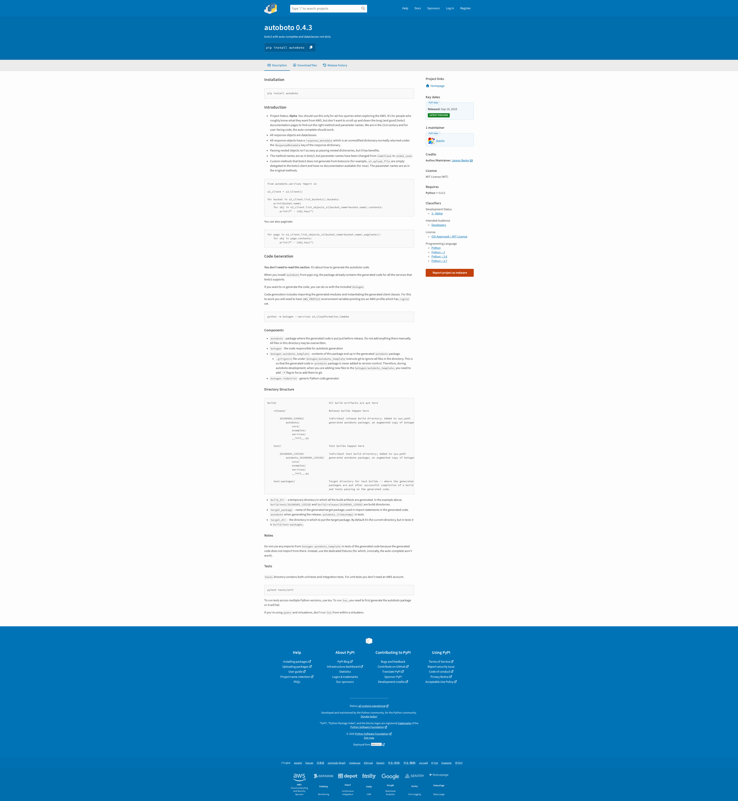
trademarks (404, 723)
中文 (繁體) (410, 763)
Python (436, 248)
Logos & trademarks (345, 677)
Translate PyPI (391, 672)
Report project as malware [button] (450, 273)
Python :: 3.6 (439, 256)
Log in (450, 8)
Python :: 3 (438, 252)
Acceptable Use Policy (439, 682)
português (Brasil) (337, 763)
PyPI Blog (343, 662)
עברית (434, 763)
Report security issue (441, 667)
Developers (438, 225)
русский (423, 763)
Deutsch (380, 763)
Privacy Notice (439, 677)
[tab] (277, 65)
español (298, 763)
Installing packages (295, 662)
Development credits (391, 682)
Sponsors (433, 8)
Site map (369, 738)
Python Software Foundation (367, 727)
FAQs (297, 682)
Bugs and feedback (393, 662)
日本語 (320, 763)
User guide (295, 672)
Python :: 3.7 (439, 261)
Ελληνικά (368, 763)
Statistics (345, 672)
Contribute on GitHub (391, 667)
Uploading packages (295, 667)
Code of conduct (439, 672)
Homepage (437, 86)
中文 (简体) (394, 763)
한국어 (459, 763)
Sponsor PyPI (393, 677)
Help (405, 8)
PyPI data (433, 102)
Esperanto (446, 763)
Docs (418, 8)
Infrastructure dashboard (343, 667)
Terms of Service (439, 662)
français (309, 763)
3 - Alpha (437, 213)
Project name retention (295, 677)
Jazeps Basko (460, 160)
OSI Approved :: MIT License (449, 236)
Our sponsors (345, 682)
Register (465, 8)
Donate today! (369, 717)
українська (354, 763)
